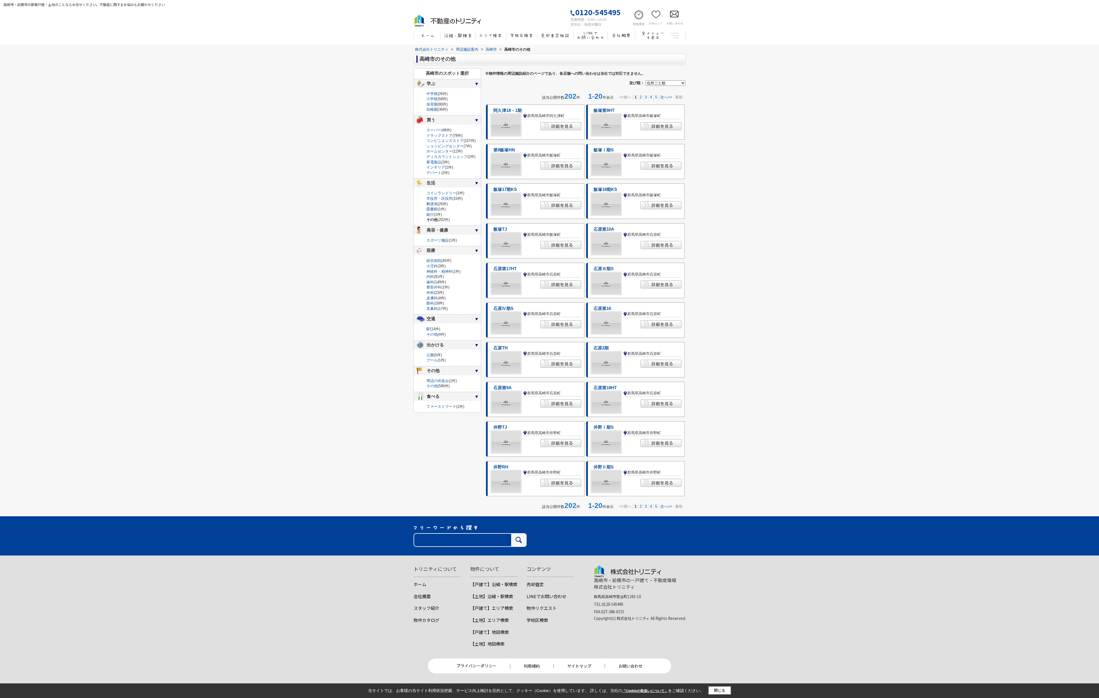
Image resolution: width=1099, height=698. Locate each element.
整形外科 (433, 287)
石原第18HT (605, 387)
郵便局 (432, 204)
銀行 (430, 214)
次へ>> (666, 97)
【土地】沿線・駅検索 (491, 596)
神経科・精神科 (439, 271)
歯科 (430, 282)
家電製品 (433, 162)
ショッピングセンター (445, 146)
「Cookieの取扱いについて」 (645, 691)
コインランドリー (441, 193)
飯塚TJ (500, 229)
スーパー (433, 130)
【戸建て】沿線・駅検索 (493, 584)
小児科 (432, 266)
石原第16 (602, 308)
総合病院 (433, 260)
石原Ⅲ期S (604, 268)
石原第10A (604, 229)
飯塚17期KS (505, 189)
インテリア (435, 167)
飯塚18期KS (605, 189)
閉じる (719, 690)
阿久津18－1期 (507, 110)
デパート (433, 173)
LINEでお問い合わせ (546, 596)
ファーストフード (441, 406)
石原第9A (502, 387)
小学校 (432, 99)
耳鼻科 (432, 309)
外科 (430, 292)
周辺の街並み (437, 381)
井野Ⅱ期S (604, 467)
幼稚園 (432, 109)
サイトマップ (579, 666)
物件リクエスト (542, 608)
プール (432, 360)
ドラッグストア (439, 135)
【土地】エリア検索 (489, 620)
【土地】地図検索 (487, 644)
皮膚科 (432, 298)
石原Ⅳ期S (503, 308)
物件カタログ (426, 620)
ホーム (420, 584)
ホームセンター (439, 151)
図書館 (432, 209)
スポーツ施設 (437, 240)
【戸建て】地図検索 (489, 632)
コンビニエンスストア (445, 141)
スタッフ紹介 (426, 608)
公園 (430, 355)
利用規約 (532, 666)
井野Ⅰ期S (604, 427)
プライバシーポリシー (476, 666)
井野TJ (500, 427)
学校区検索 (537, 620)
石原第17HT (505, 268)
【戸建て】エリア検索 (491, 608)
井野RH (500, 467)
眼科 (430, 303)
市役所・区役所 (439, 198)
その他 (432, 334)
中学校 (432, 94)
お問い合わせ (630, 666)
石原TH (500, 348)
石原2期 (601, 348)
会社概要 (422, 596)
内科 (430, 276)
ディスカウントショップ (446, 157)
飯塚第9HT (604, 110)
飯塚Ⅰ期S (604, 150)
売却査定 (535, 584)
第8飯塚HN (504, 150)
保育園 (432, 104)
